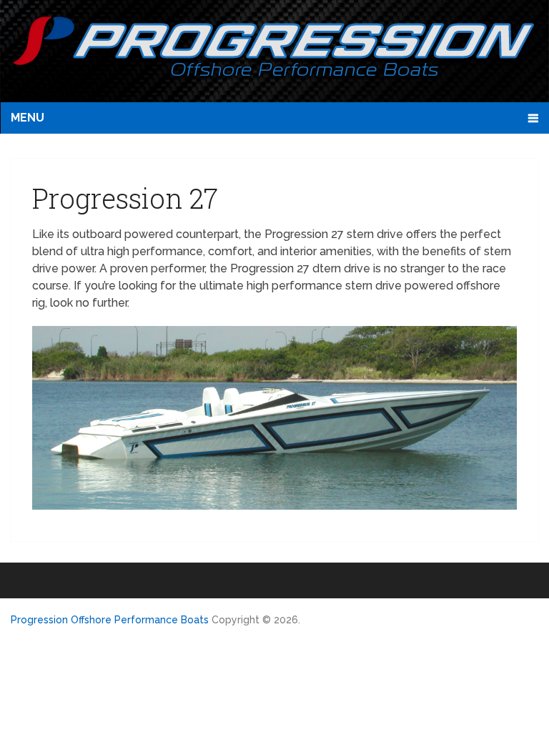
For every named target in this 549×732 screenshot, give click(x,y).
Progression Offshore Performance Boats (110, 619)
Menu (27, 117)
